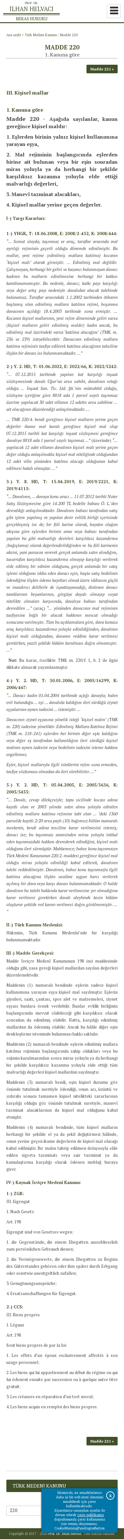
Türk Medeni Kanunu (41, 35)
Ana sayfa (13, 35)
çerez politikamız (90, 1515)
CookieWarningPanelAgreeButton (79, 1528)
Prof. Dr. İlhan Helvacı (64, 1533)
